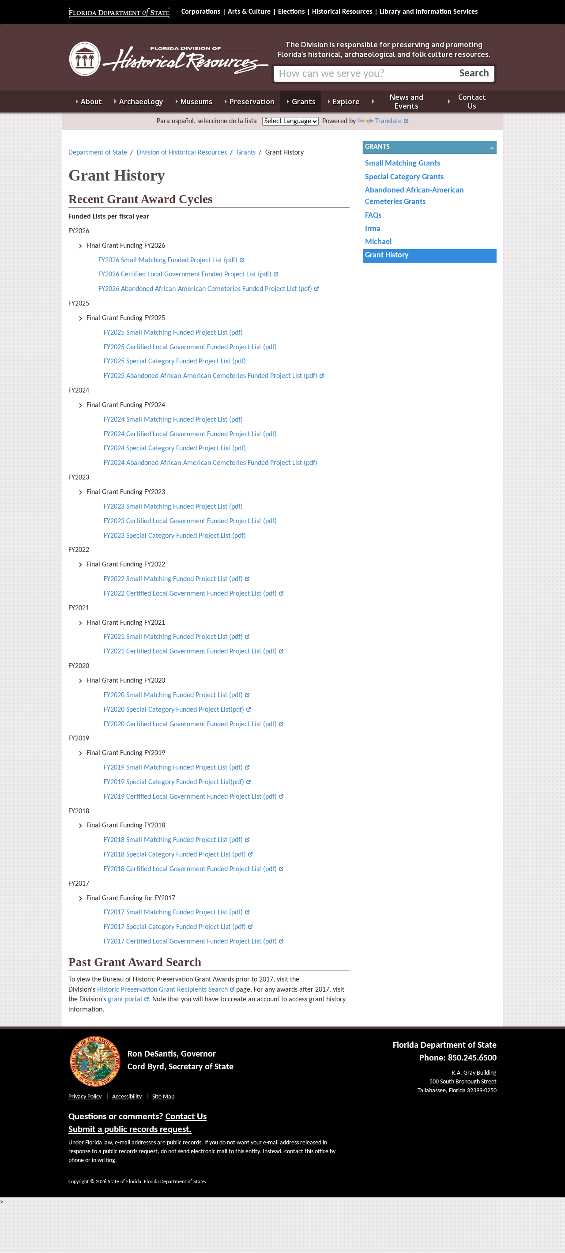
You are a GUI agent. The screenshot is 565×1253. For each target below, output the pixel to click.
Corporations (200, 11)
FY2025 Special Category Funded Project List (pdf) (175, 361)
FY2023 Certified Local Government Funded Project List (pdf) (190, 521)
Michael (378, 242)
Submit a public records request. (130, 1129)
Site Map (163, 1097)
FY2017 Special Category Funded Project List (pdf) (175, 927)
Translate (388, 121)
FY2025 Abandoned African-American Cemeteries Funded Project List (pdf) (210, 376)
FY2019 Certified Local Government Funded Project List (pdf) (190, 796)
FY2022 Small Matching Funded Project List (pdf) (173, 579)
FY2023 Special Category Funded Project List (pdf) (175, 536)
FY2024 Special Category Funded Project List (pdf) (175, 448)
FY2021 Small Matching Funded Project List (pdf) (173, 637)
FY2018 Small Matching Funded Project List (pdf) (173, 840)
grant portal (125, 999)
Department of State (97, 152)
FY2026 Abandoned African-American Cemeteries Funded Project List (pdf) (204, 289)
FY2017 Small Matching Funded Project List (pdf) (173, 912)
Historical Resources (342, 11)
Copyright (78, 1182)
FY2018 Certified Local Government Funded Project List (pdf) (190, 869)
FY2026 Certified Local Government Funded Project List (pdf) (184, 274)
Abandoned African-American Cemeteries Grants (414, 196)
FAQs (373, 215)
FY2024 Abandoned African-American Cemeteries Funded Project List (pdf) (210, 463)
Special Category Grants (404, 177)
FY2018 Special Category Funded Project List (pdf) (175, 854)
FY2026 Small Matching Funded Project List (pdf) (167, 260)
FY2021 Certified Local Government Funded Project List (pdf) (190, 651)
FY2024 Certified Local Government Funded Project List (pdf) (191, 434)
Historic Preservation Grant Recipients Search (162, 989)
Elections (291, 11)
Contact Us (186, 1116)
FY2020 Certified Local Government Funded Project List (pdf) (190, 724)
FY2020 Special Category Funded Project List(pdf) (174, 709)
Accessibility (127, 1097)
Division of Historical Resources (182, 152)
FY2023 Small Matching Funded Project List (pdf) (173, 506)
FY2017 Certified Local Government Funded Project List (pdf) (190, 941)
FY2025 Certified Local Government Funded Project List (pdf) (190, 347)
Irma (372, 229)
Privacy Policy (85, 1097)
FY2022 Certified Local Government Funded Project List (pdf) (190, 593)
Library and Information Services (429, 11)
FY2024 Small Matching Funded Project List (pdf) (174, 419)
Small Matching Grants (402, 163)
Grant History (387, 255)
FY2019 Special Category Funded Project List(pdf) (174, 782)
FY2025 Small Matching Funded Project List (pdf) (173, 332)
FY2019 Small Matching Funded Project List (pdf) (173, 767)
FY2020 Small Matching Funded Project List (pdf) (173, 695)
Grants (246, 152)
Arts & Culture (249, 11)
